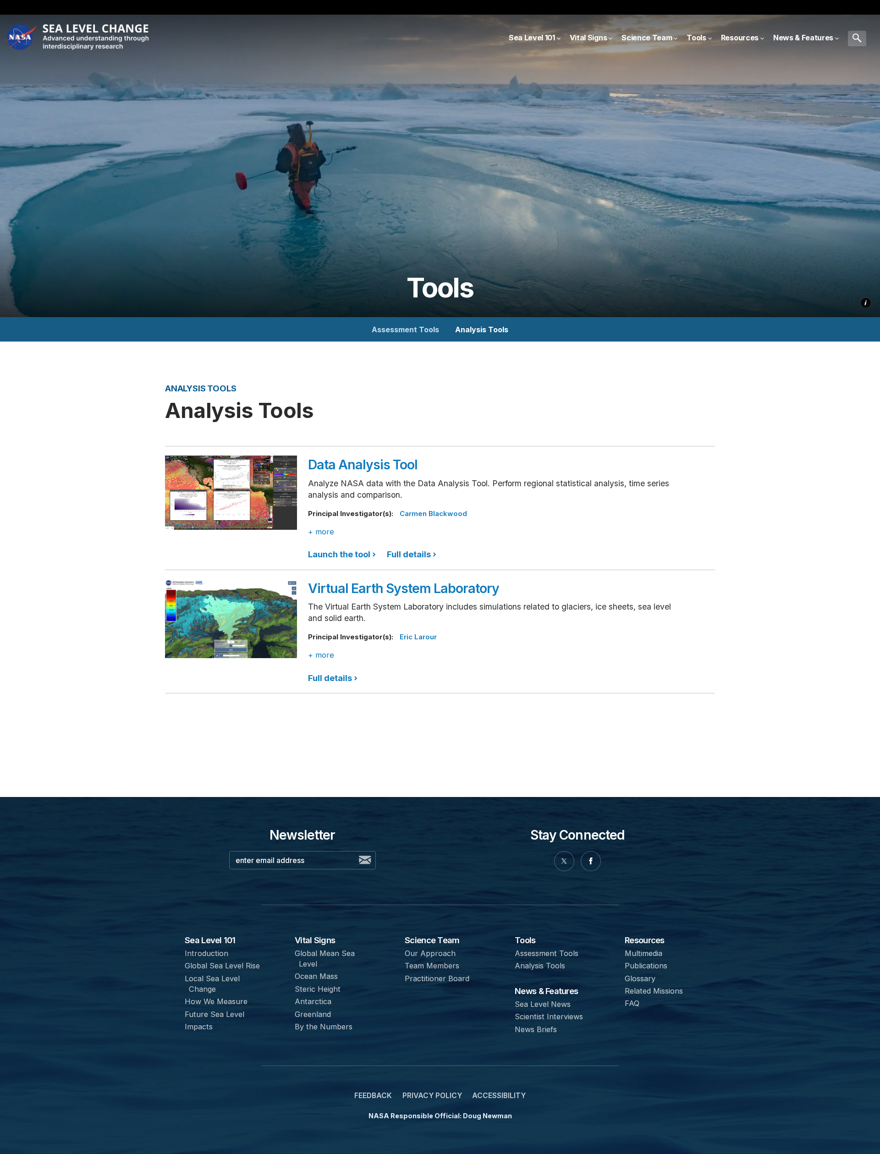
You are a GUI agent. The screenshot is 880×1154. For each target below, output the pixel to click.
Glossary (640, 978)
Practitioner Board (437, 978)
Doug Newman (487, 1116)
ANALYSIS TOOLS (200, 388)
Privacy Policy (432, 1095)
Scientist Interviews (549, 1016)
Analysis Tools (481, 329)
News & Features (546, 991)
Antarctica (313, 1001)
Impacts (199, 1026)
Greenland (313, 1014)
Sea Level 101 (210, 940)
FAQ (632, 1003)
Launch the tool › (343, 554)
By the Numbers (323, 1026)
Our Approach (430, 953)
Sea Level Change (98, 38)
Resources (644, 940)
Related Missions (654, 990)
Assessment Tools (405, 329)
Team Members (432, 965)
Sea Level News (543, 1004)
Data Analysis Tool (363, 464)
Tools (525, 940)
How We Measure (216, 1001)
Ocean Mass (316, 976)
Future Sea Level (214, 1014)
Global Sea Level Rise (222, 965)
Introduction (206, 953)
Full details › (411, 554)
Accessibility (499, 1095)
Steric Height (318, 989)
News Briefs (536, 1029)
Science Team (432, 940)
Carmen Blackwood (433, 513)
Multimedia (643, 953)
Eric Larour (418, 636)
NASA (22, 38)
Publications (646, 965)
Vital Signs (315, 940)
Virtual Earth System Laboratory (403, 588)
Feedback (373, 1095)
